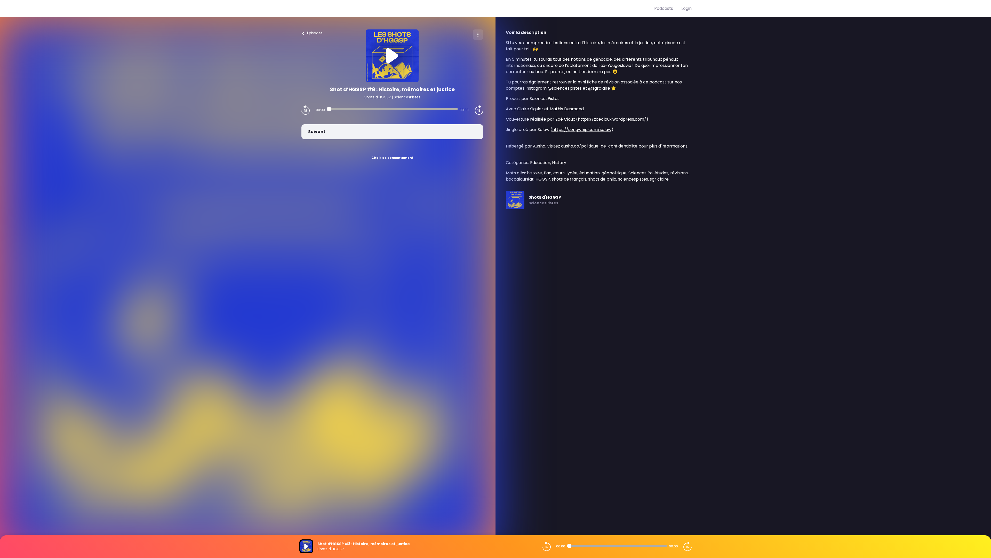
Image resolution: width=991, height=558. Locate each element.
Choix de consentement (392, 158)
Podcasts (663, 8)
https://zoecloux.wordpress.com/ (612, 119)
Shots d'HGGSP (377, 97)
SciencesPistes (407, 97)
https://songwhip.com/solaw (581, 130)
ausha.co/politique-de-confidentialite (599, 146)
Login (686, 8)
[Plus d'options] (478, 34)
